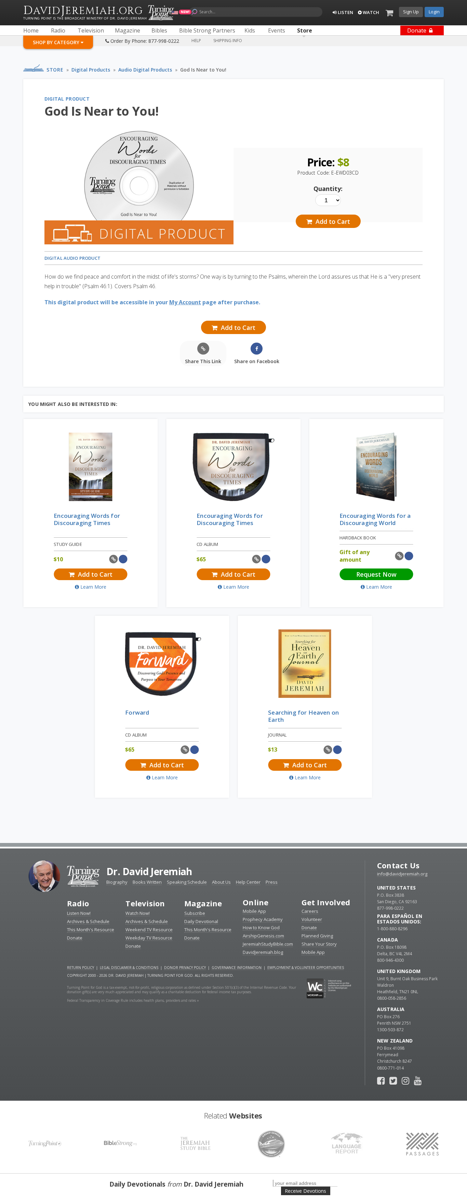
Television (145, 903)
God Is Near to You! (203, 69)
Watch (370, 12)
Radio (78, 903)
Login (434, 12)
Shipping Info (227, 40)
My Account (185, 302)
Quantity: (328, 188)
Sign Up (411, 12)
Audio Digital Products (145, 69)
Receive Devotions (305, 1191)
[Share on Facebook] (123, 559)
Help (196, 40)
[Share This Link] (113, 559)
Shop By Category (57, 42)
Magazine (203, 903)
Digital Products (90, 69)
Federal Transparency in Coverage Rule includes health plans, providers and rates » (133, 1000)
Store (54, 69)
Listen (345, 12)
